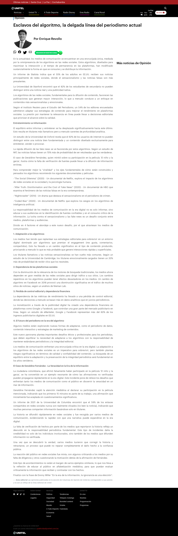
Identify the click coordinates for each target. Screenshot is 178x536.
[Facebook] (19, 52)
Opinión (19, 18)
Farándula (64, 509)
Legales (33, 498)
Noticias (17, 13)
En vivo (160, 13)
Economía (50, 513)
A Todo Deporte (51, 13)
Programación (85, 501)
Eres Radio (84, 13)
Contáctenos (35, 494)
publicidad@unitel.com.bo (48, 529)
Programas (84, 505)
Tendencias (64, 494)
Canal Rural (99, 13)
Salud (48, 516)
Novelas (83, 498)
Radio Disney (69, 13)
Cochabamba (58, 2)
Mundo (49, 505)
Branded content (66, 501)
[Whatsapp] (14, 52)
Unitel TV (33, 13)
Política (49, 494)
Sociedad (50, 501)
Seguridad (50, 498)
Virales (62, 505)
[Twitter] (25, 52)
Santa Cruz (36, 2)
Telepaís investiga (67, 498)
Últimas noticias (20, 2)
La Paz (47, 2)
